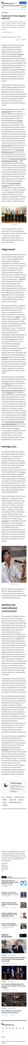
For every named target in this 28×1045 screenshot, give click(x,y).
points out (5, 521)
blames (8, 384)
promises (9, 393)
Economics (5, 12)
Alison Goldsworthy (8, 927)
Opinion (4, 955)
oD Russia (20, 800)
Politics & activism (19, 797)
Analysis (4, 1008)
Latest (4, 877)
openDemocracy (7, 895)
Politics (4, 802)
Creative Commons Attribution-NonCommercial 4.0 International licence (13, 853)
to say (3, 656)
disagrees (5, 357)
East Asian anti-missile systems (12, 390)
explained (5, 749)
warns (23, 472)
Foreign (4, 800)
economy (4, 805)
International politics (15, 802)
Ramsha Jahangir (7, 885)
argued (12, 339)
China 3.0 (21, 54)
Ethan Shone (6, 918)
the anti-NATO (7, 145)
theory (18, 317)
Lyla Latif (5, 1015)
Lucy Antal (6, 907)
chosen (20, 120)
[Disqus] (14, 829)
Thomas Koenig (7, 32)
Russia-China (12, 800)
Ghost (23, 1041)
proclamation (6, 111)
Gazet (4, 1043)
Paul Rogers (6, 963)
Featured (9, 877)
